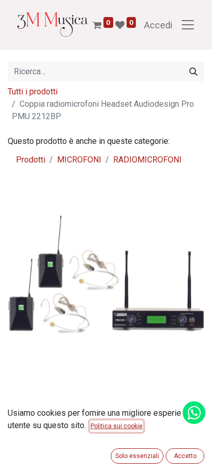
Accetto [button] (185, 456)
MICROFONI (79, 160)
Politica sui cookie (117, 426)
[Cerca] (193, 72)
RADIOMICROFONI (147, 160)
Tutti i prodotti (33, 91)
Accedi (158, 25)
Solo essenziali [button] (137, 456)
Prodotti (30, 160)
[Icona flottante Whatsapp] (194, 413)
